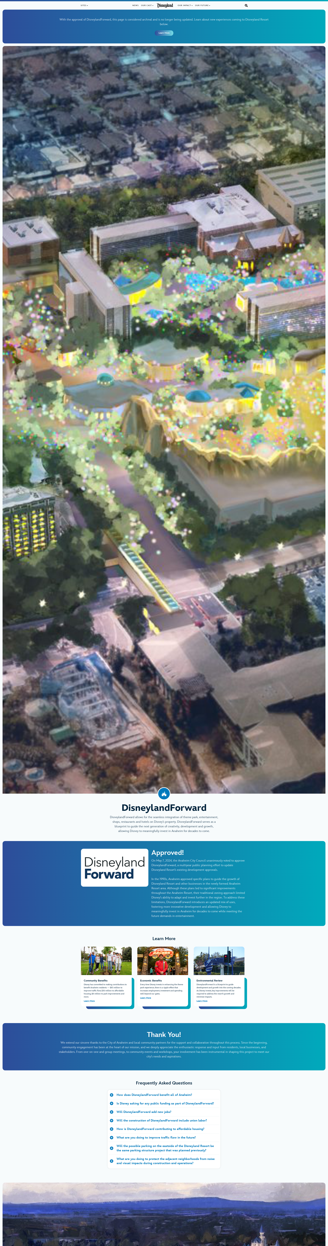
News (135, 5)
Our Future (202, 5)
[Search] (246, 5)
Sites (83, 5)
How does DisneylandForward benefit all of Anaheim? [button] (154, 1095)
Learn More (164, 33)
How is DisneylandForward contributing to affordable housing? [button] (160, 1129)
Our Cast (146, 5)
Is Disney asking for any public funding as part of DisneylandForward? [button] (165, 1103)
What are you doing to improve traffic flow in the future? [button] (156, 1137)
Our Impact (184, 5)
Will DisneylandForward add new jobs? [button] (144, 1112)
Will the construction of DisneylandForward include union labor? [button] (162, 1120)
